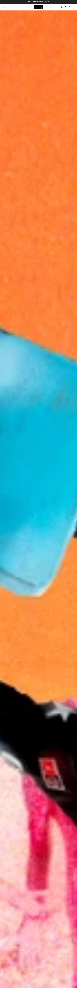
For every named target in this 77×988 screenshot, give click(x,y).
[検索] (62, 7)
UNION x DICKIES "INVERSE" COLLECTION (38, 1)
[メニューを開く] (3, 7)
